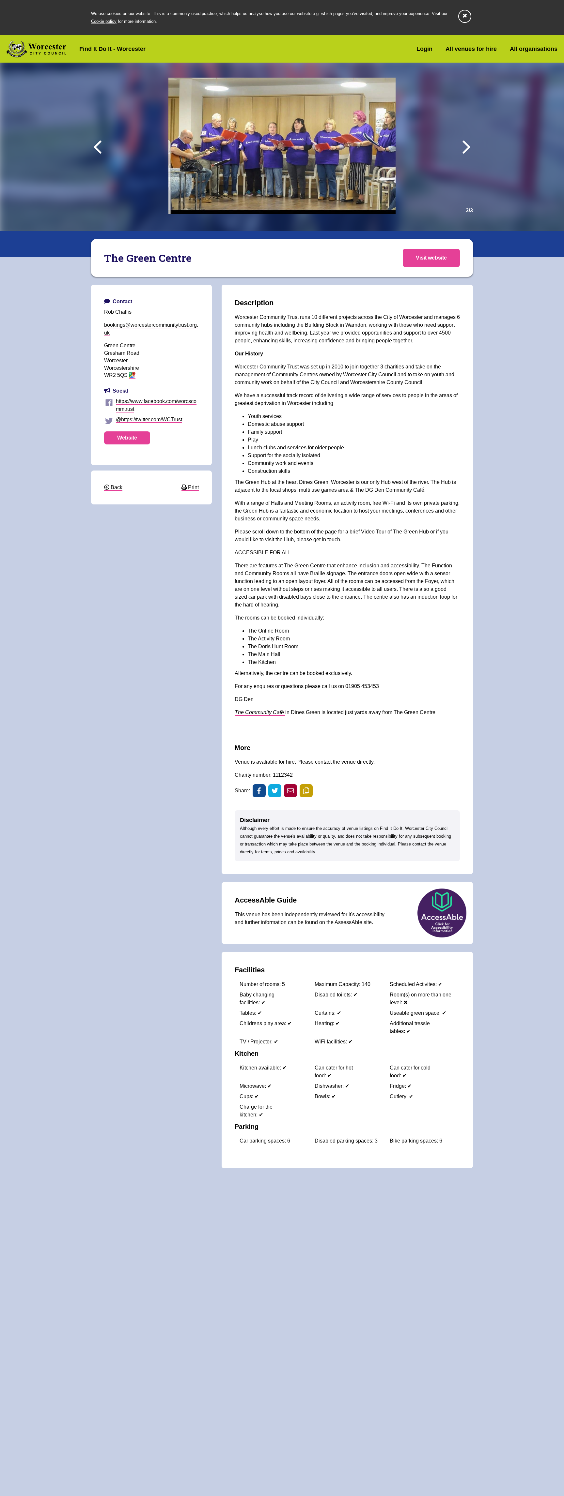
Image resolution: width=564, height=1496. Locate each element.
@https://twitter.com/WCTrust (149, 419)
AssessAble (348, 922)
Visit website (431, 258)
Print (193, 487)
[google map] (132, 375)
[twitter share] (274, 790)
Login (424, 49)
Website (127, 438)
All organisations (533, 49)
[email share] (290, 790)
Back (115, 487)
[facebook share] (259, 790)
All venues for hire (471, 49)
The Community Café (260, 712)
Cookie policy (104, 21)
